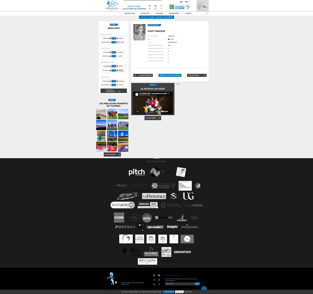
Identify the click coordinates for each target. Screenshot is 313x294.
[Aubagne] (122, 185)
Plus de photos (110, 154)
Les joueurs (159, 17)
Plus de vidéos (151, 118)
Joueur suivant (193, 75)
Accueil (152, 17)
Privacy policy (188, 291)
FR (183, 2)
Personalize (179, 291)
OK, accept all (169, 291)
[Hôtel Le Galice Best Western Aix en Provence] (126, 239)
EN (189, 2)
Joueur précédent (145, 75)
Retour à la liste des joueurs (170, 75)
